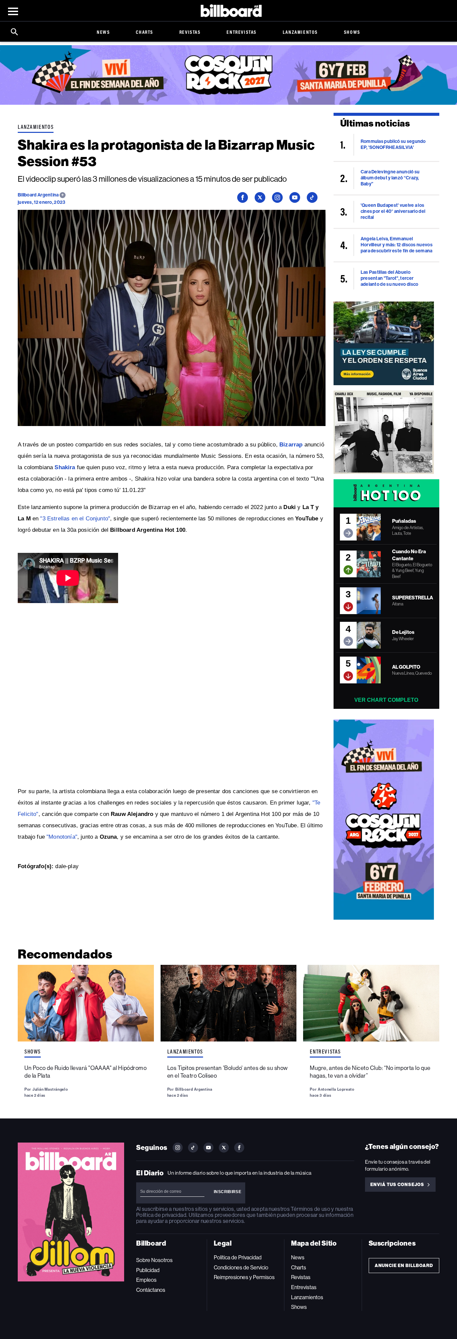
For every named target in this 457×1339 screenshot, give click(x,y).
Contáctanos (150, 1290)
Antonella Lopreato (336, 1089)
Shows (352, 32)
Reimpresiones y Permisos (244, 1277)
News (103, 32)
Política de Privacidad (238, 1257)
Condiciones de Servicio (241, 1267)
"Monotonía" (62, 837)
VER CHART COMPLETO (386, 700)
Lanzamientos (300, 32)
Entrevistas (241, 32)
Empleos (146, 1280)
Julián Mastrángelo (50, 1089)
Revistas (190, 32)
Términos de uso (310, 1209)
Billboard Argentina (39, 195)
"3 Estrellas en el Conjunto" (75, 518)
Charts (144, 32)
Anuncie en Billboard (404, 1265)
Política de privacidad (161, 1215)
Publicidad (148, 1270)
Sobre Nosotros (154, 1260)
